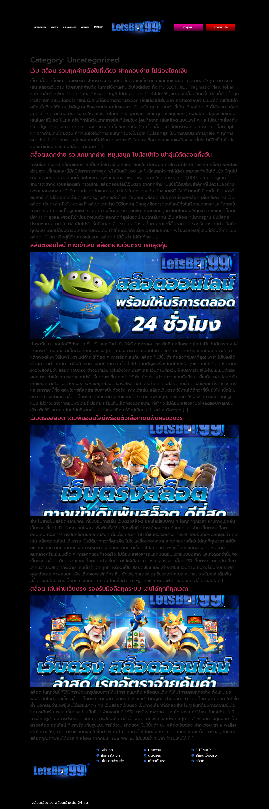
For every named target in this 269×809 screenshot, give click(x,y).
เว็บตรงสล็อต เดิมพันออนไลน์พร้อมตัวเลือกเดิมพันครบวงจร (106, 418)
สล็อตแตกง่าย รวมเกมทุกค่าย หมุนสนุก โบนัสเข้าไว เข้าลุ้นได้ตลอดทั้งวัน (121, 154)
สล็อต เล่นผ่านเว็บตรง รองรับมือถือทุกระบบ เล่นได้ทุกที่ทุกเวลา (110, 588)
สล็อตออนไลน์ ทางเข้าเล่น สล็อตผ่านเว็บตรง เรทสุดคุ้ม (99, 245)
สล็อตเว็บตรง (40, 27)
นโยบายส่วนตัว (69, 27)
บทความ (54, 27)
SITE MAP (98, 27)
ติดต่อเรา (85, 27)
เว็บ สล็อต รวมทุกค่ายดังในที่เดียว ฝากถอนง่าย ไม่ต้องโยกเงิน (109, 70)
